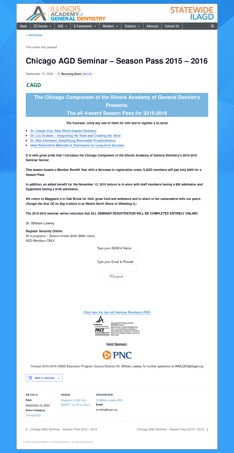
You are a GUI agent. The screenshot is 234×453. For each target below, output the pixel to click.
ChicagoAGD (33, 415)
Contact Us (172, 26)
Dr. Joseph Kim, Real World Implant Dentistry (63, 131)
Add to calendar (45, 378)
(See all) (87, 74)
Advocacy (152, 26)
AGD (60, 26)
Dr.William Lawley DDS (109, 400)
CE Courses (40, 26)
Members (108, 26)
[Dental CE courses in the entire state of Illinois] (65, 20)
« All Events (34, 35)
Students (130, 26)
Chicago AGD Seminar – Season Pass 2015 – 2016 (63, 429)
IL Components (83, 26)
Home (23, 26)
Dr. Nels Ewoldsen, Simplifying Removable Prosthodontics (73, 140)
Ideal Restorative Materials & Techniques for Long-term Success (77, 145)
